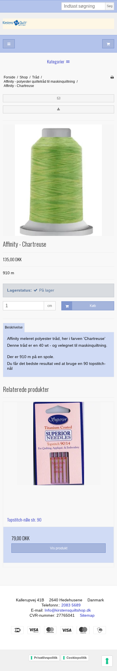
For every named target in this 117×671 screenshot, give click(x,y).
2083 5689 (71, 605)
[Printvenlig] (112, 77)
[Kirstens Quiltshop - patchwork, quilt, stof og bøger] (58, 23)
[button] (58, 98)
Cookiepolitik (76, 658)
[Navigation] (9, 44)
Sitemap (87, 615)
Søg (109, 6)
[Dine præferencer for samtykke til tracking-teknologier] (107, 661)
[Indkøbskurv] (108, 44)
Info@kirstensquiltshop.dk (68, 610)
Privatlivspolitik (45, 658)
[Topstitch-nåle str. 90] (58, 457)
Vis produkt (58, 548)
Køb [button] (93, 306)
